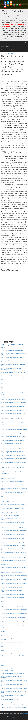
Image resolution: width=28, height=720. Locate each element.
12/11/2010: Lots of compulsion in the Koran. (9, 476)
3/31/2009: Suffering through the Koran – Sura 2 (10, 702)
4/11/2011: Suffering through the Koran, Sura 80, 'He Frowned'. (13, 399)
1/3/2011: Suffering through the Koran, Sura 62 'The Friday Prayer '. (14, 465)
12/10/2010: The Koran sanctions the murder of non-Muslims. (13, 481)
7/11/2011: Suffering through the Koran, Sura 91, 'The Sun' (12, 357)
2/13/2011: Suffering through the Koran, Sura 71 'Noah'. (11, 433)
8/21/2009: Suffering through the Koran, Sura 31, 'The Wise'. (12, 597)
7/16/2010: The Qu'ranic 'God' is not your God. (10, 515)
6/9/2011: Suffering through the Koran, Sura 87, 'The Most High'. (13, 372)
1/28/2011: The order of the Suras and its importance (11, 446)
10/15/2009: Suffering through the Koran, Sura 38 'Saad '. (12, 572)
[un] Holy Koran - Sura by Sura (12, 345)
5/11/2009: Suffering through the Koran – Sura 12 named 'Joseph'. (13, 668)
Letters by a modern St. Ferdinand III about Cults (13, 50)
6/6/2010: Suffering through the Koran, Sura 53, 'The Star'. (12, 525)
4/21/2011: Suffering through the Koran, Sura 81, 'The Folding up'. (13, 397)
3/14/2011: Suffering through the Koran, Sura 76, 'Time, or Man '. (13, 413)
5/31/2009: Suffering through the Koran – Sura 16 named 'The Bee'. (14, 653)
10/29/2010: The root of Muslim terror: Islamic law (11, 499)
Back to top (14, 717)
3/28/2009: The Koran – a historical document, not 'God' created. (13, 704)
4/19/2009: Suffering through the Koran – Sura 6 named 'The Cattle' (14, 688)
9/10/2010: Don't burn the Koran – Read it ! (9, 512)
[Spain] (11, 4)
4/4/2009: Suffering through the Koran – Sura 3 (10, 699)
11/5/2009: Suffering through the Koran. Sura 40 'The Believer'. (13, 567)
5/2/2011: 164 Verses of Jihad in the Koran (9, 390)
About (7, 46)
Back (2, 54)
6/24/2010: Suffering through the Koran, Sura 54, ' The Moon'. (13, 522)
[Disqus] (14, 289)
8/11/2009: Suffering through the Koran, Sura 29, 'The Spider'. (13, 604)
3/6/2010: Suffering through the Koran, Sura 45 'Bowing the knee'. (13, 552)
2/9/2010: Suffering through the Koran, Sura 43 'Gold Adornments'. (14, 560)
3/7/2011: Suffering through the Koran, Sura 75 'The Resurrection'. (14, 416)
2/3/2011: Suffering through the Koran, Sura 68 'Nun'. (11, 443)
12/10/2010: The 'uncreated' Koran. (8, 478)
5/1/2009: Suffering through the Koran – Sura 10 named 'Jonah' (13, 673)
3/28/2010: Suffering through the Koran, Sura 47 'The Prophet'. (13, 545)
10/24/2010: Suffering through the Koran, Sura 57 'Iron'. (11, 501)
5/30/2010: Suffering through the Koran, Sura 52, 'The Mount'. (13, 527)
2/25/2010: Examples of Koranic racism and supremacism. (12, 555)
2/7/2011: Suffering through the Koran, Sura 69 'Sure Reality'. (13, 440)
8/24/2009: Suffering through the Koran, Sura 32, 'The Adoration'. (13, 594)
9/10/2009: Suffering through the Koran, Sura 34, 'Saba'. (12, 587)
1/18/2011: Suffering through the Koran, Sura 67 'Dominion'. (12, 448)
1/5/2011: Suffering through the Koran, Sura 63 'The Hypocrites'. (13, 462)
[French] (5, 4)
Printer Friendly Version (11, 54)
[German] (8, 4)
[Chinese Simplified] (20, 4)
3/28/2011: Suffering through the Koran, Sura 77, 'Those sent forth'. (14, 410)
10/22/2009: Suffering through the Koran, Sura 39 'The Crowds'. (13, 570)
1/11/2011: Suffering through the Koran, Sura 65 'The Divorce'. (13, 455)
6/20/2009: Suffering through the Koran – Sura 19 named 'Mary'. (13, 642)
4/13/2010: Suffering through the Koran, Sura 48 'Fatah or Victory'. (14, 542)
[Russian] (5, 6)
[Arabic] (17, 4)
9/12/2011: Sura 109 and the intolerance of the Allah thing (12, 350)
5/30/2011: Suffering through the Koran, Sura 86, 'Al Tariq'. (12, 375)
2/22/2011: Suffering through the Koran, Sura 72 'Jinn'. (11, 426)
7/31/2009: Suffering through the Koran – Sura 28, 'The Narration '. (14, 606)
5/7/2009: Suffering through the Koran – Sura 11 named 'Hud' (13, 670)
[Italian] (14, 4)
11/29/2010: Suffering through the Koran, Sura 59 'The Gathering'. (13, 492)
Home (2, 46)
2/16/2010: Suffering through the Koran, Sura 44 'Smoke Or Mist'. (13, 557)
